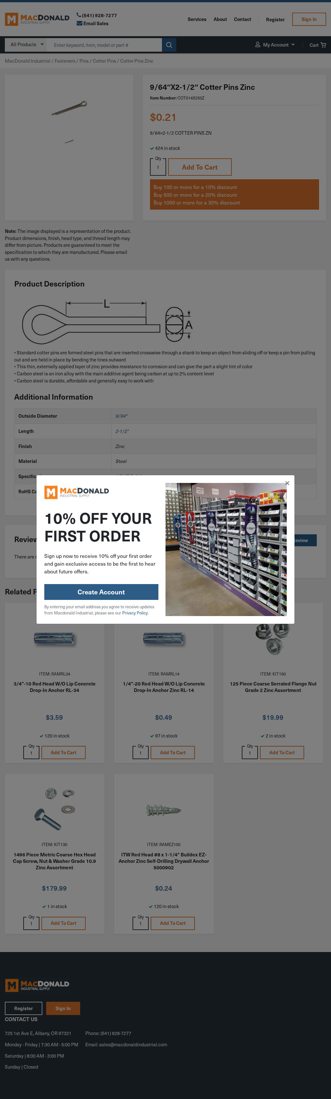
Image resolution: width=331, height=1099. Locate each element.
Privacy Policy (135, 613)
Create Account (101, 591)
